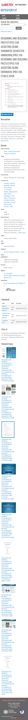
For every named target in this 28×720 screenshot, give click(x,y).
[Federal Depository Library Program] (22, 713)
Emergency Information (19, 716)
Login (17, 16)
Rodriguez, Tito (9, 196)
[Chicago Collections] (10, 713)
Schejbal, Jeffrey (9, 200)
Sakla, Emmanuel (9, 198)
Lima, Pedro (8, 187)
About (18, 18)
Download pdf (8, 114)
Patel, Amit (7, 194)
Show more (4, 141)
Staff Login (14, 718)
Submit (4, 18)
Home (3, 16)
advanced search (6, 31)
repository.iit (9, 10)
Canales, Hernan (9, 183)
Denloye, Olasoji (9, 185)
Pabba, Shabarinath (10, 192)
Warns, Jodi (7, 204)
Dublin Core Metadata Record (6, 315)
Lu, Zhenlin (7, 190)
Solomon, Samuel (9, 202)
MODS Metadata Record (5, 308)
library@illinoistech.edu (6, 716)
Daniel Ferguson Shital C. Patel (14, 252)
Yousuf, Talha (8, 206)
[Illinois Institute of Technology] (14, 700)
